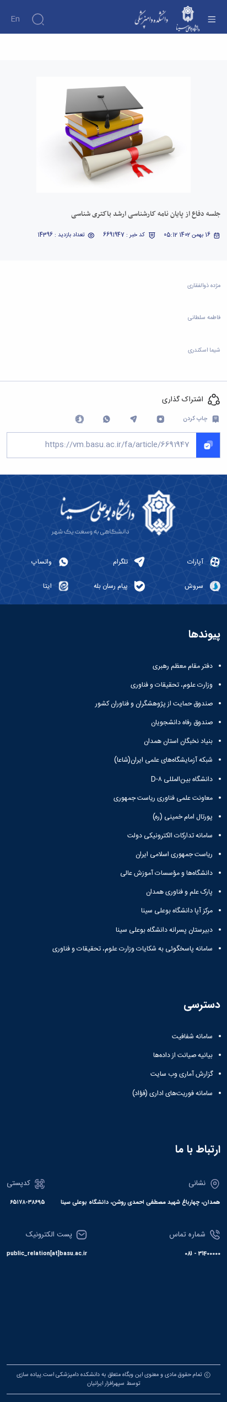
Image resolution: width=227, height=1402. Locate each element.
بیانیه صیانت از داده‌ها (183, 1055)
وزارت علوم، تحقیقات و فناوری (172, 685)
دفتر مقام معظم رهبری (183, 666)
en (15, 19)
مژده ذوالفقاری (203, 285)
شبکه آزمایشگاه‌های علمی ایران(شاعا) (163, 760)
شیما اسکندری (204, 350)
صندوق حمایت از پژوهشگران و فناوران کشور (154, 703)
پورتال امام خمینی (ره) (183, 816)
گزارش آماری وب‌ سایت (181, 1074)
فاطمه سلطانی (204, 317)
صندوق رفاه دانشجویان (182, 722)
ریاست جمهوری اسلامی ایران (174, 854)
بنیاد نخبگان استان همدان (178, 741)
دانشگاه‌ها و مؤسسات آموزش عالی (166, 873)
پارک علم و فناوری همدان (179, 892)
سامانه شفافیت (192, 1036)
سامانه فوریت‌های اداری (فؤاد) (172, 1093)
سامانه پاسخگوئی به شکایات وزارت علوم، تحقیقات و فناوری (132, 948)
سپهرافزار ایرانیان (106, 1383)
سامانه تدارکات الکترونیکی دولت (170, 835)
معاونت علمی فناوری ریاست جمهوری (163, 798)
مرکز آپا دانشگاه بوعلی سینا (177, 910)
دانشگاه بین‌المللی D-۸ (182, 779)
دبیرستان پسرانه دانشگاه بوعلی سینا (164, 930)
